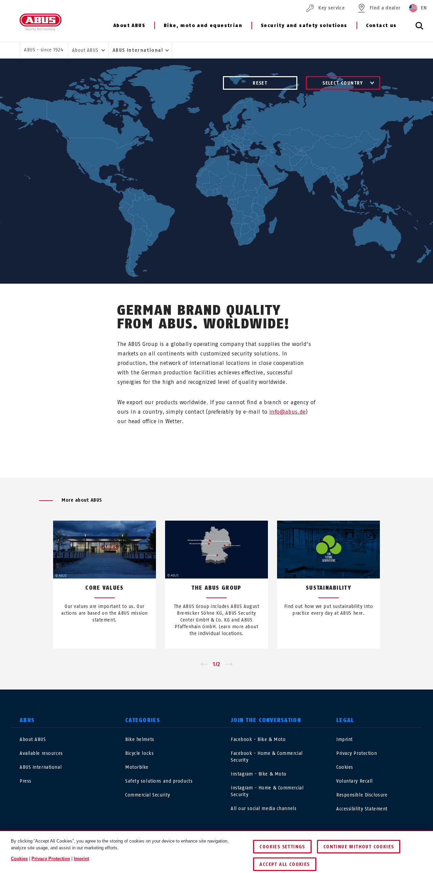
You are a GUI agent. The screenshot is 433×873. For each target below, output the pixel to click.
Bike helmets (139, 739)
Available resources (41, 753)
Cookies (344, 767)
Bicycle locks (139, 753)
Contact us (381, 25)
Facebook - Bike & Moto (258, 739)
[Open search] (419, 29)
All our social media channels (263, 808)
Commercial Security (147, 795)
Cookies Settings (282, 847)
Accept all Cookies (284, 864)
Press (25, 781)
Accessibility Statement (362, 809)
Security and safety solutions (304, 25)
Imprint (344, 739)
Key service (331, 8)
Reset (260, 83)
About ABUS (129, 25)
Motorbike (137, 767)
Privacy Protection (356, 753)
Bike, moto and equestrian (203, 25)
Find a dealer (385, 8)
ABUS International (41, 767)
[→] (229, 664)
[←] (204, 664)
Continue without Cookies (358, 847)
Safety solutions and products (158, 781)
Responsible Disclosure (361, 795)
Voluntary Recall (354, 781)
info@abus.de (287, 412)
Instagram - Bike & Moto (259, 774)
